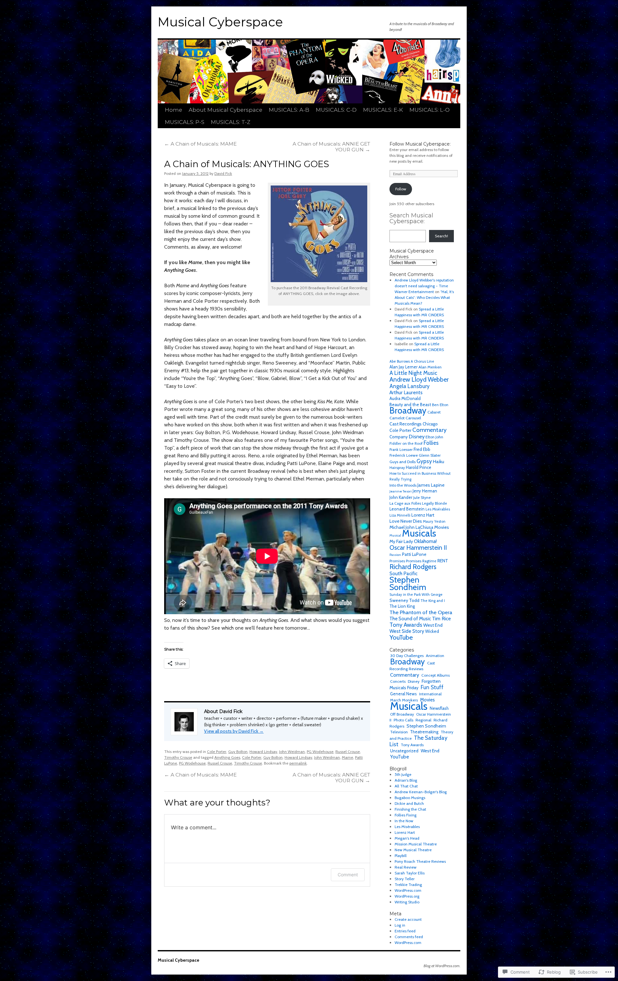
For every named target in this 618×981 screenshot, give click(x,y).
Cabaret (434, 412)
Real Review (406, 867)
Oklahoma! (425, 541)
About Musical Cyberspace (225, 110)
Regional (423, 720)
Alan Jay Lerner (403, 367)
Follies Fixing (406, 815)
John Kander (400, 497)
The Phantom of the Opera (420, 612)
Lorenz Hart (422, 515)
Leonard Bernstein (407, 509)
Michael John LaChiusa (411, 527)
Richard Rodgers (412, 567)
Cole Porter (216, 751)
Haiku (438, 461)
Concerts (398, 681)
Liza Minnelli (399, 515)
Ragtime (429, 561)
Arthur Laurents (406, 392)
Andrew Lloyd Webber (419, 379)
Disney (417, 436)
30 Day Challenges (407, 655)
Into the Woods (403, 485)
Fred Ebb (422, 449)
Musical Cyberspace (220, 22)
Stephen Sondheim (407, 583)
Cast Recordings (405, 423)
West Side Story (406, 631)
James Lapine (431, 485)
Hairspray (397, 467)
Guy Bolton (238, 751)
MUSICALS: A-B (289, 110)
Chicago (430, 423)
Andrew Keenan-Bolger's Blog (421, 791)
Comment (348, 874)
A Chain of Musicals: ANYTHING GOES (246, 164)
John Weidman (292, 751)
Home (173, 110)
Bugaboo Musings (410, 797)
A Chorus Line (422, 361)
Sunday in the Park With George (416, 594)
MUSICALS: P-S (184, 122)
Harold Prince (418, 467)
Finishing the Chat (410, 809)
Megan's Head (407, 838)
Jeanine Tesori (400, 491)
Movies (441, 527)
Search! (441, 235)
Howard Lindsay (263, 751)
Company (398, 436)
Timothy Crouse (178, 757)
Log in (400, 925)
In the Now (404, 820)
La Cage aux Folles (405, 503)
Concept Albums (435, 675)
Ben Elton (440, 405)
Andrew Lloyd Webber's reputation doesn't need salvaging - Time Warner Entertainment (424, 286)
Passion (395, 555)
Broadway (407, 410)
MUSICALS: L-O (429, 110)
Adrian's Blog (406, 780)
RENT (442, 560)
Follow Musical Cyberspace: (420, 144)
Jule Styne (422, 497)
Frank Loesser (401, 449)
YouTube (401, 637)
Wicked (432, 631)
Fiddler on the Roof (406, 443)
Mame (347, 757)
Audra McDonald (405, 398)
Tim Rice (441, 618)
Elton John (434, 436)
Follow (400, 188)
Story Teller (405, 878)
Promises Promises (405, 560)
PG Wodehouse (320, 751)
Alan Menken (430, 367)
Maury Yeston (434, 521)
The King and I (432, 600)
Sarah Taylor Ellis (410, 873)
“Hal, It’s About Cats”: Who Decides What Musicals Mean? (424, 297)
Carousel (413, 417)
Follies (431, 443)
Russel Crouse (347, 751)
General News (403, 693)
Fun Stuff (432, 687)
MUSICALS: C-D (336, 110)
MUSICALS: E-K (383, 110)
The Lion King (402, 606)
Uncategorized (404, 750)
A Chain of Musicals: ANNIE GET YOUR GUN (331, 147)
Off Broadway (402, 714)
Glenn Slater (430, 455)
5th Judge (403, 774)
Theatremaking (424, 731)
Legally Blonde (434, 503)
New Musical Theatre (413, 849)
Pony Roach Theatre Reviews (420, 861)
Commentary (429, 429)
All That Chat (406, 786)
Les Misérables (438, 509)
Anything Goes (227, 757)
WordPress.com (408, 890)
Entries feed (405, 931)
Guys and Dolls (402, 461)
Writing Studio (407, 902)
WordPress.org (407, 896)
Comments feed (409, 936)
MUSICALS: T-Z (230, 122)
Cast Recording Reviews (412, 666)
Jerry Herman (425, 491)
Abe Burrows (399, 361)
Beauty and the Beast (410, 404)
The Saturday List (418, 741)
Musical (395, 535)
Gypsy (424, 461)
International (430, 693)
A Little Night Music (413, 372)
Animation (435, 655)
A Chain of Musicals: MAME (200, 144)
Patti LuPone (414, 554)
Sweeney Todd (404, 600)
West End (433, 625)
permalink (298, 763)
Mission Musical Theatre (416, 844)
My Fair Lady (401, 541)
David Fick (223, 173)
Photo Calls (403, 720)
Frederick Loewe (403, 455)
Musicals (419, 533)
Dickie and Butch (409, 803)
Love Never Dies (405, 521)
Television (399, 731)
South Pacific (403, 573)
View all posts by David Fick (234, 731)
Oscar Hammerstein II (418, 547)
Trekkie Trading (408, 884)
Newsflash (439, 708)
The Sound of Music (410, 619)
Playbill (401, 855)
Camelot (397, 417)
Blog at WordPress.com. (442, 965)
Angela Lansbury (409, 386)
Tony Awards (405, 624)
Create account (408, 919)
